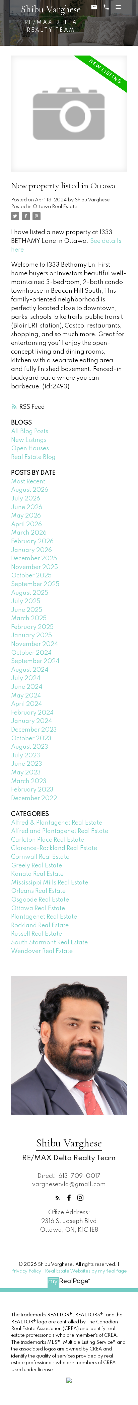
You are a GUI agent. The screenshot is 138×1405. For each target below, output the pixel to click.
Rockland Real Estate (40, 926)
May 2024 (26, 696)
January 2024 (31, 721)
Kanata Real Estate (37, 874)
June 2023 (26, 764)
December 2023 (34, 730)
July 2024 (25, 678)
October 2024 (31, 653)
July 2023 (25, 756)
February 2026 (32, 542)
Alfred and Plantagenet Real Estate (59, 831)
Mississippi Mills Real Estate (49, 883)
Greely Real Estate (36, 866)
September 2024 (35, 661)
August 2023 (29, 747)
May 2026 (26, 516)
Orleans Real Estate (38, 891)
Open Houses (30, 449)
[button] (58, 1198)
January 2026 (31, 550)
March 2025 (29, 619)
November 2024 (34, 644)
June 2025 (26, 610)
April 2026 (26, 525)
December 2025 (34, 559)
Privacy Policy (26, 1271)
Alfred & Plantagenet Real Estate (56, 823)
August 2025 (29, 593)
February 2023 (32, 790)
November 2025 (34, 567)
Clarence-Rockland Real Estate (54, 848)
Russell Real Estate (36, 934)
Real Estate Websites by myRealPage (86, 1271)
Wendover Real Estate (42, 951)
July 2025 (25, 601)
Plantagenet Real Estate (44, 917)
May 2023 (26, 773)
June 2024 (26, 687)
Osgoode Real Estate (40, 900)
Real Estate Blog (33, 457)
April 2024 (26, 704)
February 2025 (32, 627)
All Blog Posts (29, 432)
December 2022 (34, 798)
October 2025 (31, 576)
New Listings (29, 440)
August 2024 (29, 670)
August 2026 (29, 490)
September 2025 (35, 584)
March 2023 (29, 781)
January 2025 (31, 636)
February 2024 (32, 713)
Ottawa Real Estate (55, 206)
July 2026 (25, 499)
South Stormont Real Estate (49, 943)
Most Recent (28, 482)
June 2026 (26, 507)
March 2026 (29, 533)
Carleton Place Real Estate (47, 840)
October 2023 (31, 739)
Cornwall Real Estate (40, 857)
